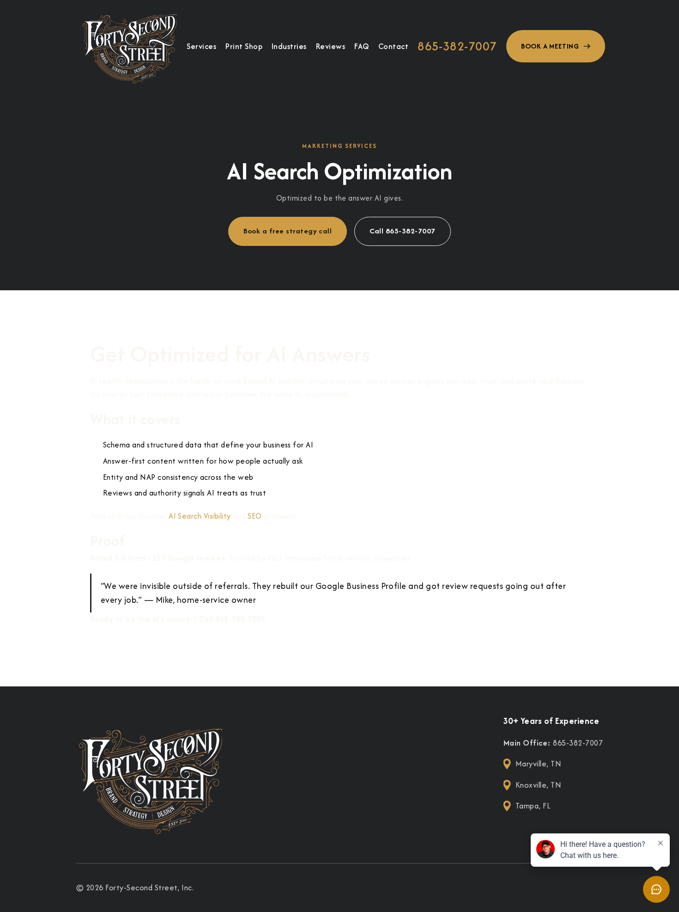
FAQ (361, 46)
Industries (289, 46)
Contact (393, 46)
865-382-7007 (457, 46)
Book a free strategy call (287, 231)
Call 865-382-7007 (402, 231)
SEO (254, 515)
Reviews (330, 46)
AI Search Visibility (200, 515)
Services (201, 46)
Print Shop (243, 46)
